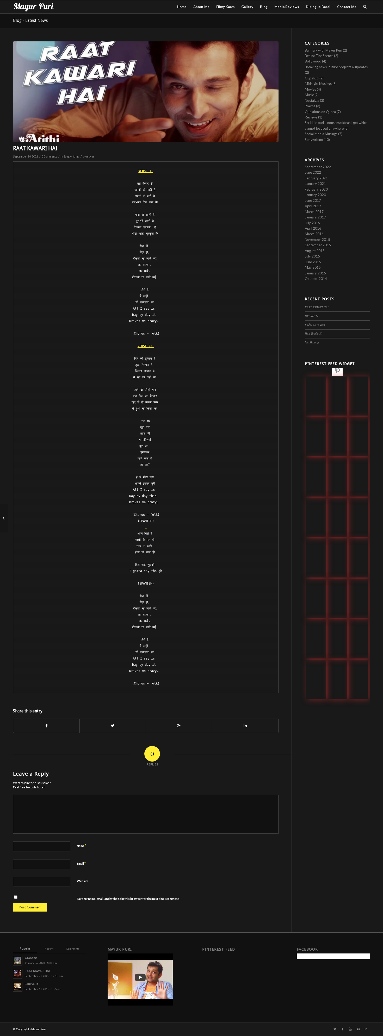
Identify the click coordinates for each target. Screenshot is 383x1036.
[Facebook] (343, 1029)
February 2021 (316, 178)
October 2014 (316, 279)
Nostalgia (312, 100)
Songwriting (71, 156)
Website (82, 881)
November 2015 (317, 239)
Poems (310, 106)
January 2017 (315, 217)
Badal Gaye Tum (315, 325)
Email (81, 863)
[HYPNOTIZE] (4, 518)
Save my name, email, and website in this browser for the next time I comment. (128, 898)
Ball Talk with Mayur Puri (323, 50)
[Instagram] (358, 1029)
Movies (310, 89)
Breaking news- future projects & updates (336, 67)
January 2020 (315, 195)
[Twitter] (335, 1029)
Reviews (311, 117)
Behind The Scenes (319, 56)
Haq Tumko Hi (313, 333)
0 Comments (49, 156)
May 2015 (313, 267)
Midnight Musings (318, 83)
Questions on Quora (320, 112)
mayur (90, 156)
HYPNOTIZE (312, 316)
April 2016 (313, 228)
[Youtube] (350, 1029)
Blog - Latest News (30, 20)
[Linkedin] (366, 1029)
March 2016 (314, 234)
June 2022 (313, 172)
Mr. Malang (312, 342)
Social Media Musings (321, 134)
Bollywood (313, 61)
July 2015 (312, 256)
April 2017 (313, 206)
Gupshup (312, 78)
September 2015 (318, 245)
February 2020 (316, 189)
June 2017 (313, 200)
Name (81, 846)
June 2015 (313, 262)
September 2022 (318, 167)
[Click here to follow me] (337, 372)
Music (309, 95)
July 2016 (312, 223)
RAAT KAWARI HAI (35, 148)
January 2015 (315, 273)
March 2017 (314, 212)
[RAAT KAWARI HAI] (146, 91)
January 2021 (315, 183)
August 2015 (315, 251)
